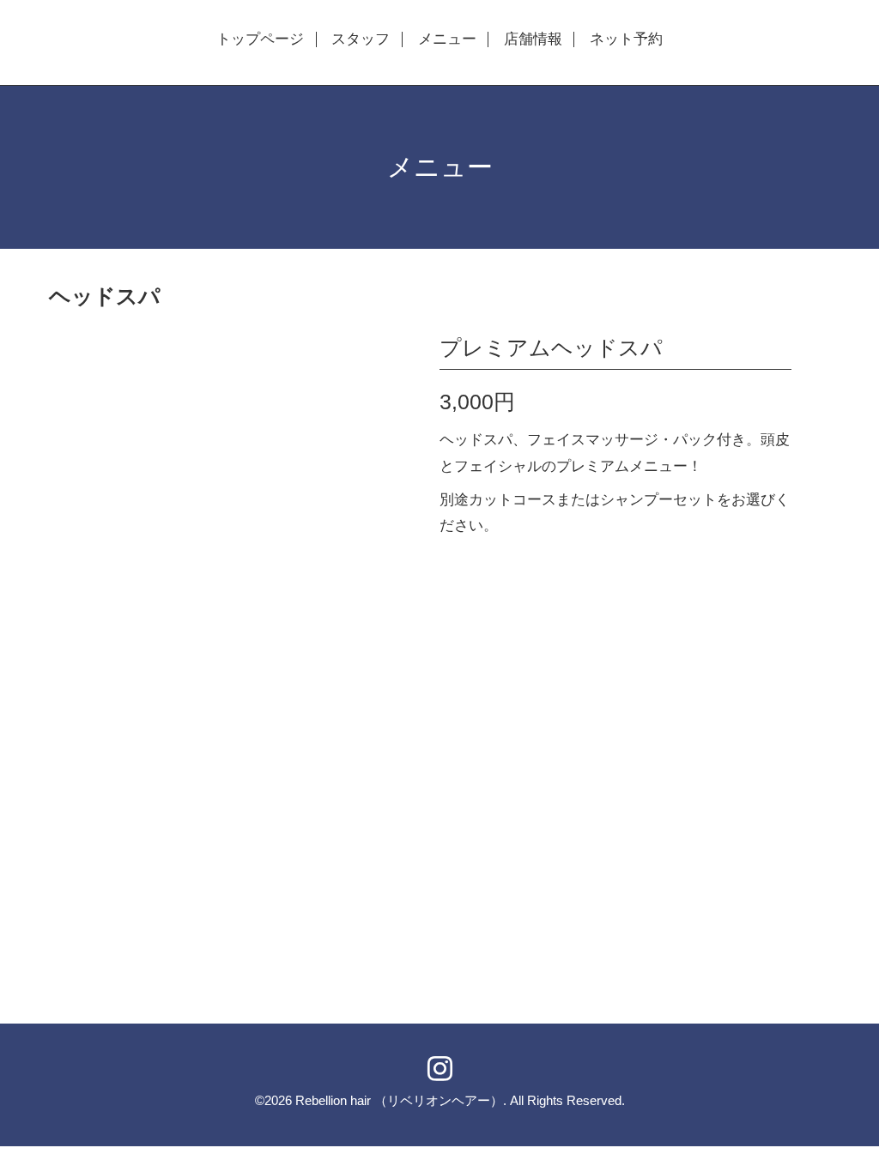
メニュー (447, 39)
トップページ (260, 39)
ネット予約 (626, 39)
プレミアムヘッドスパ (551, 347)
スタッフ (360, 39)
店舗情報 (533, 39)
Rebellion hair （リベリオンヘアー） (399, 1100)
